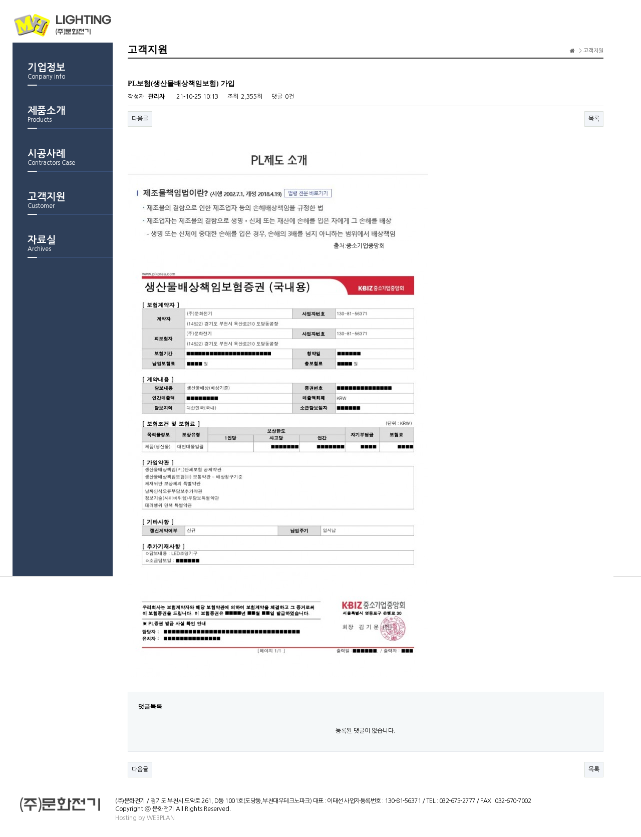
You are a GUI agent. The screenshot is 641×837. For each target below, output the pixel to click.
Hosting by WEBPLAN (145, 818)
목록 (593, 119)
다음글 (140, 119)
